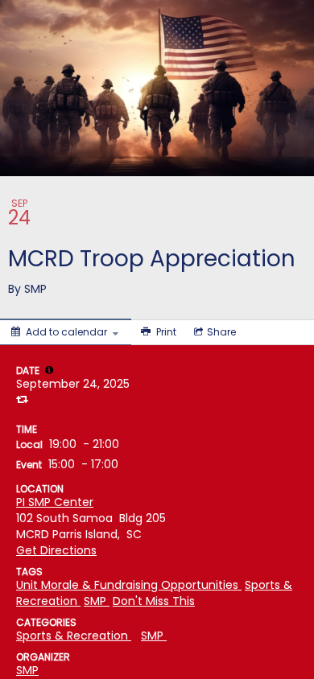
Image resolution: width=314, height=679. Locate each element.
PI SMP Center (54, 502)
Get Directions (56, 550)
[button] (49, 370)
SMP (27, 670)
